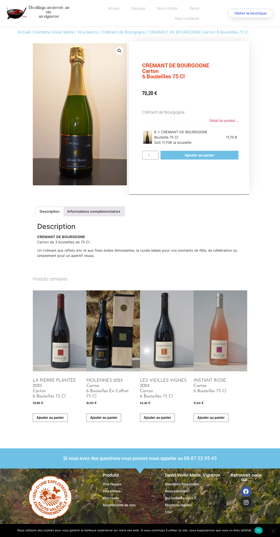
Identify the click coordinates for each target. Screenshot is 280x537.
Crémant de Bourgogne (123, 32)
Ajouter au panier (199, 155)
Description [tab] (50, 211)
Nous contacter (187, 18)
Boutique (138, 8)
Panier (194, 8)
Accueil (114, 8)
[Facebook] (246, 491)
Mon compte (167, 8)
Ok (259, 530)
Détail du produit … (224, 121)
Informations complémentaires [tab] (93, 211)
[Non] (273, 530)
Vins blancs (87, 32)
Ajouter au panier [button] (50, 418)
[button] (119, 51)
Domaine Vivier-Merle (54, 32)
